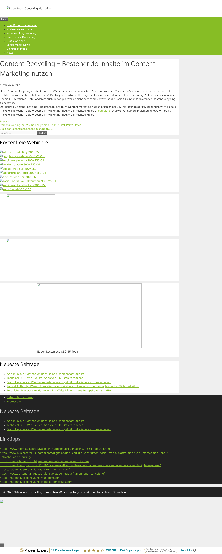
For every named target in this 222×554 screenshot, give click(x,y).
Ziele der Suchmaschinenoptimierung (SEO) (26, 128)
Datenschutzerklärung (21, 397)
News (10, 52)
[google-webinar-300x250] (18, 168)
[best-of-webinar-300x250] (19, 177)
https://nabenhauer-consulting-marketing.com (30, 477)
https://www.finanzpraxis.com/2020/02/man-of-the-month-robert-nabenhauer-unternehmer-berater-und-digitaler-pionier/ (80, 465)
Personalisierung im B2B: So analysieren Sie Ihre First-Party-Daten (40, 125)
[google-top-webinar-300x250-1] (22, 156)
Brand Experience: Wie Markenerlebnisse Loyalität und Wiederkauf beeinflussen (59, 382)
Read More (103, 110)
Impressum (14, 401)
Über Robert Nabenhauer (22, 25)
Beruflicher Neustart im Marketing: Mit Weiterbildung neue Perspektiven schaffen (59, 390)
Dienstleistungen (17, 48)
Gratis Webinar (16, 41)
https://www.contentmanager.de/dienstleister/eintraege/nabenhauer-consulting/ (52, 473)
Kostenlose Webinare (19, 29)
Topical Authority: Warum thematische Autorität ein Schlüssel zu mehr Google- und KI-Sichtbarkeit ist (73, 386)
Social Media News (18, 44)
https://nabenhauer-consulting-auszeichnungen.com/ (35, 469)
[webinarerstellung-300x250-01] (22, 160)
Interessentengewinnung (21, 33)
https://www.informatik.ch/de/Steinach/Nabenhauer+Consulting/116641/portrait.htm (55, 448)
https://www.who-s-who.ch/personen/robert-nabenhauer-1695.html (44, 461)
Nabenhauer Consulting (21, 37)
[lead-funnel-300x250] (15, 189)
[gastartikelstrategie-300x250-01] (23, 172)
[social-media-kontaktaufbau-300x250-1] (28, 181)
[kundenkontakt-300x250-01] (20, 164)
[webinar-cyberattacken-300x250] (23, 185)
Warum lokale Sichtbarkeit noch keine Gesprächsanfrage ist (45, 374)
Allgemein (6, 121)
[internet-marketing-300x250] (20, 152)
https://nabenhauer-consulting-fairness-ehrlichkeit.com (36, 481)
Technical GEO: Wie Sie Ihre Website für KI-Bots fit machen (45, 378)
